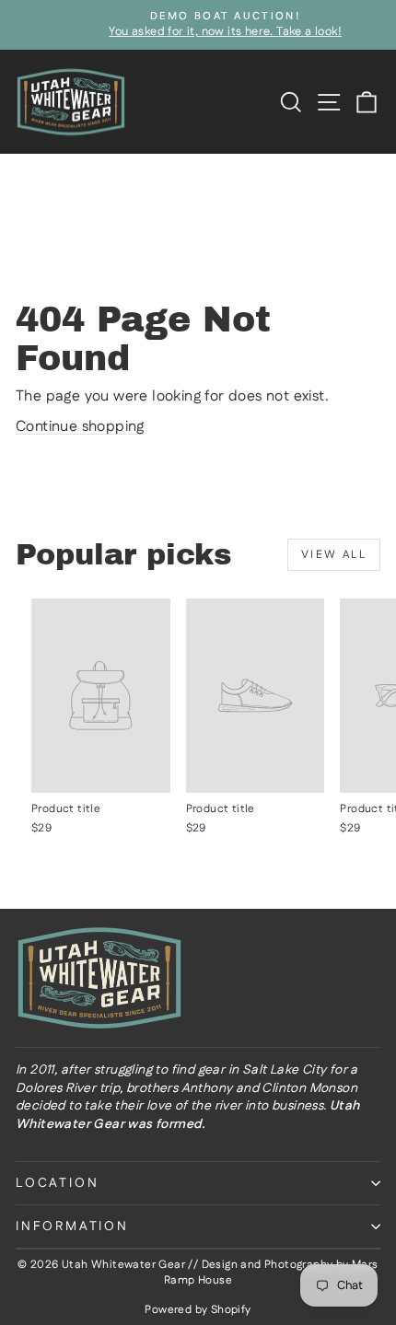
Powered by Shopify (197, 1310)
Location (57, 1183)
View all (334, 555)
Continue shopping (80, 426)
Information (72, 1226)
